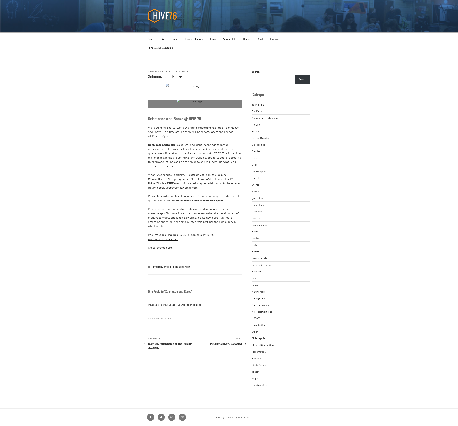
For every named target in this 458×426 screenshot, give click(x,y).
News (151, 39)
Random (256, 358)
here (169, 247)
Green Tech (258, 204)
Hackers (256, 218)
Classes (256, 158)
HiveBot (256, 251)
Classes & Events (193, 39)
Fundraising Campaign (160, 47)
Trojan (255, 378)
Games (255, 191)
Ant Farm (257, 111)
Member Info (229, 39)
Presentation (259, 351)
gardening (257, 198)
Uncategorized (259, 385)
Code (254, 164)
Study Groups (259, 365)
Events (157, 267)
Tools (213, 39)
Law (254, 278)
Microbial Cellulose (262, 311)
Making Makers (260, 291)
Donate (247, 39)
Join (174, 39)
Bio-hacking (258, 144)
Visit (260, 39)
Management (259, 298)
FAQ (163, 39)
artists (255, 131)
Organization (259, 325)
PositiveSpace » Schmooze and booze (180, 304)
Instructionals (259, 258)
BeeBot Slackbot (261, 137)
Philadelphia (182, 267)
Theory (255, 371)
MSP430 (256, 318)
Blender (256, 151)
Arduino (256, 124)
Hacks (255, 231)
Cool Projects (259, 171)
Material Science (260, 304)
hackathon (257, 211)
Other (168, 267)
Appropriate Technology (265, 117)
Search (256, 71)
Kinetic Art (258, 271)
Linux (255, 284)
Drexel (255, 178)
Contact (274, 39)
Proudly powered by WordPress (233, 417)
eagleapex (182, 71)
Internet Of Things (262, 264)
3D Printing (258, 104)
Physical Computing (263, 345)
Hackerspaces (259, 224)
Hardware (257, 238)
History (256, 244)
